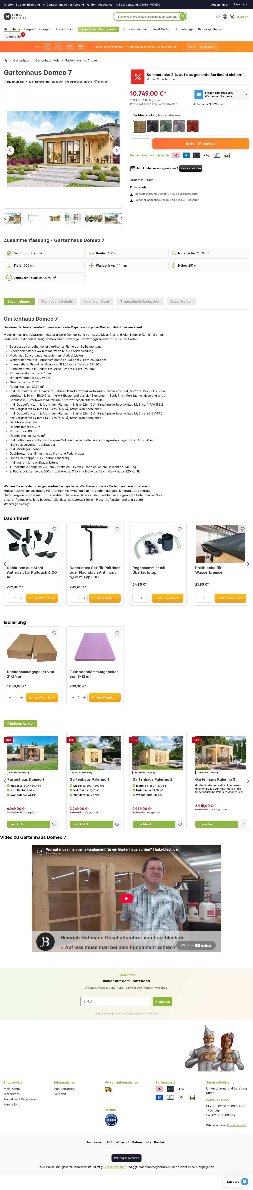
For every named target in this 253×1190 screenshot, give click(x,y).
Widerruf (122, 1142)
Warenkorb (12, 1094)
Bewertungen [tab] (181, 301)
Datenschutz (141, 1142)
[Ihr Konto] (225, 16)
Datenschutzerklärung (145, 1013)
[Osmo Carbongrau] (152, 126)
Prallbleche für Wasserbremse (208, 570)
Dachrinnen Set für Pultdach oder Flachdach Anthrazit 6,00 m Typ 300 (95, 572)
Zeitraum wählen (191, 168)
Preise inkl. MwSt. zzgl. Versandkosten (153, 104)
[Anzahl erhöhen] (22, 598)
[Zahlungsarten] (159, 1088)
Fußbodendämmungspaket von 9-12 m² (94, 674)
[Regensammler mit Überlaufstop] (157, 544)
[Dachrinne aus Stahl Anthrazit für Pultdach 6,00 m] (32, 544)
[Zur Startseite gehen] (15, 16)
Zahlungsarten (64, 1089)
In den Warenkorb (201, 143)
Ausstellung (219, 4)
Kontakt (160, 1142)
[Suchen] (182, 16)
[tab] (19, 301)
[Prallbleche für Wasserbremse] (220, 544)
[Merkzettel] (218, 16)
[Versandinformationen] (108, 1089)
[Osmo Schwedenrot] (192, 126)
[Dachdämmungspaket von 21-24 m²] (32, 648)
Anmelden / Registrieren (21, 1099)
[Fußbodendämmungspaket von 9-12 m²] (95, 648)
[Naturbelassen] (139, 126)
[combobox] (148, 16)
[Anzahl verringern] (10, 598)
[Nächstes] (116, 150)
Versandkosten (115, 1167)
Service (239, 4)
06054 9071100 (217, 1100)
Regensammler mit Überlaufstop (149, 570)
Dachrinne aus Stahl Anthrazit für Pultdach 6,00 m (32, 572)
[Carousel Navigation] (126, 564)
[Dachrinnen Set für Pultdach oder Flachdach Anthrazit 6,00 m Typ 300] (95, 544)
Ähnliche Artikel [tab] (20, 724)
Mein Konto (12, 1089)
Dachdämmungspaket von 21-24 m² (30, 674)
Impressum (95, 1142)
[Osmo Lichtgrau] (179, 126)
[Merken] (54, 528)
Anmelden (162, 1001)
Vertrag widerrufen (126, 1158)
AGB (109, 1142)
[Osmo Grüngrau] (166, 126)
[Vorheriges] (9, 150)
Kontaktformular (236, 1125)
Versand (60, 1094)
